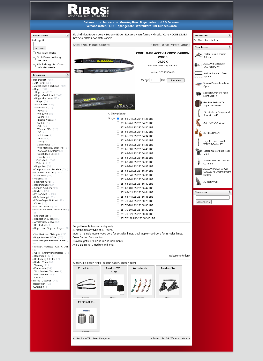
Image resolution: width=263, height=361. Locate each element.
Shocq (41, 141)
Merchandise (41, 274)
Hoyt (40, 110)
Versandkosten (97, 26)
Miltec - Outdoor (42, 280)
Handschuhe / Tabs (44, 218)
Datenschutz (92, 22)
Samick (41, 138)
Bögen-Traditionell (45, 95)
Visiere (38, 178)
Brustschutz (40, 224)
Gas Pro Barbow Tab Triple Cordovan (214, 104)
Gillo (40, 126)
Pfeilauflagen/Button (45, 200)
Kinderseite (40, 268)
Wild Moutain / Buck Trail (51, 147)
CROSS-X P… (86, 302)
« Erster (155, 44)
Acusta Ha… (141, 268)
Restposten (39, 283)
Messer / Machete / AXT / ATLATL (51, 246)
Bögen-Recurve (43, 98)
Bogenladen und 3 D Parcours (159, 22)
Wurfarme (42, 107)
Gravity (41, 156)
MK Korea (42, 135)
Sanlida (41, 122)
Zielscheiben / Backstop (47, 85)
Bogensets (41, 92)
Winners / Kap (45, 129)
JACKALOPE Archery (48, 150)
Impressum (110, 22)
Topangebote (125, 26)
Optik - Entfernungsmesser (49, 252)
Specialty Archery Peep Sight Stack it (215, 94)
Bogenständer (42, 184)
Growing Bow (129, 22)
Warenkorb (143, 26)
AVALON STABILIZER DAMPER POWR (214, 65)
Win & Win (43, 113)
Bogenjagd (40, 255)
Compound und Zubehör (48, 169)
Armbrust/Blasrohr (44, 172)
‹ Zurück (165, 44)
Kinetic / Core (161, 34)
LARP (37, 277)
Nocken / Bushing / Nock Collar (51, 209)
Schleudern (40, 175)
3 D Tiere (39, 82)
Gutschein (39, 286)
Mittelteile (42, 104)
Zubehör (41, 163)
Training (39, 265)
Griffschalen (43, 160)
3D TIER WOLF (211, 181)
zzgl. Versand (170, 65)
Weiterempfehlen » (179, 255)
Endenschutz (41, 215)
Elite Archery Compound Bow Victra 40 (216, 113)
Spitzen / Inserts (43, 206)
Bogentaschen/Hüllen (46, 237)
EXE (39, 132)
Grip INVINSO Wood (214, 123)
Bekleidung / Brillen (45, 258)
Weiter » (175, 44)
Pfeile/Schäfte (42, 194)
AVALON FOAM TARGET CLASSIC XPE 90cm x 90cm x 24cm (217, 171)
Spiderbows (44, 144)
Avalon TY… (114, 268)
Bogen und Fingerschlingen (49, 228)
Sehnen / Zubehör (44, 187)
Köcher (38, 190)
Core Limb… (86, 268)
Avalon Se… (169, 268)
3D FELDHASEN (211, 132)
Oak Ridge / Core (46, 153)
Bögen (38, 88)
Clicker (38, 203)
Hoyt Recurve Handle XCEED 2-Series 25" (214, 142)
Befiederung (41, 197)
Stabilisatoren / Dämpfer (47, 234)
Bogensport (40, 79)
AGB (111, 26)
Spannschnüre (42, 181)
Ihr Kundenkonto (165, 26)
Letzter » (185, 44)
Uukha (41, 116)
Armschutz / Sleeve (44, 221)
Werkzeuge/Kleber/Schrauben (50, 240)
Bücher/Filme (41, 262)
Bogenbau (41, 166)
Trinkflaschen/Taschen (46, 271)
